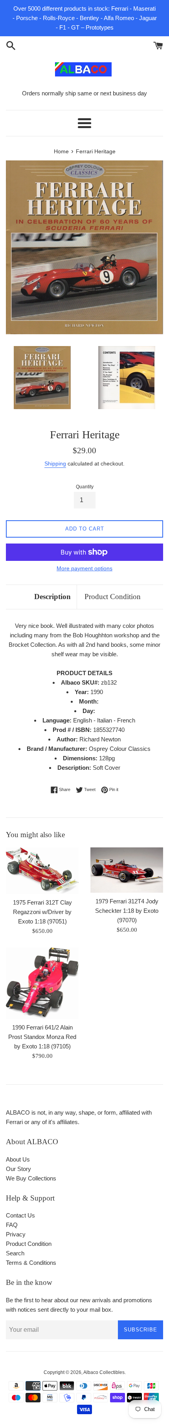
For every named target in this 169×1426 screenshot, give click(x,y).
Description (52, 596)
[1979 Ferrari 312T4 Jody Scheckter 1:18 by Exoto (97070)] (126, 870)
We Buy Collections (31, 1178)
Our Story (18, 1168)
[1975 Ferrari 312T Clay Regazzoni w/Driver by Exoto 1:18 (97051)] (42, 870)
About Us (18, 1159)
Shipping (55, 463)
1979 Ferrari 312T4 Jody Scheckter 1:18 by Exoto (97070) (126, 910)
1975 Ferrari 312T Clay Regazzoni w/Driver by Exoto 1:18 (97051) (42, 912)
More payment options (84, 568)
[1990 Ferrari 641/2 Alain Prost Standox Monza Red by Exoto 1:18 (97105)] (42, 983)
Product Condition (112, 596)
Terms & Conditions (31, 1262)
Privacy (16, 1234)
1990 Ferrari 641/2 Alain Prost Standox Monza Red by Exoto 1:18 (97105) (42, 1037)
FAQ (12, 1224)
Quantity (85, 487)
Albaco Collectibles (104, 1372)
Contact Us (20, 1215)
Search (15, 1253)
